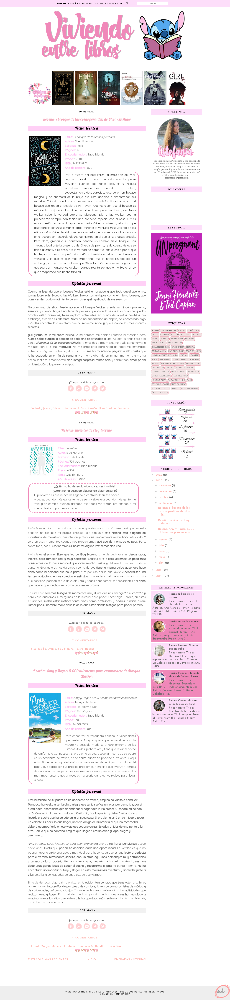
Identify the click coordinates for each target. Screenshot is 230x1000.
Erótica (190, 351)
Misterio (58, 408)
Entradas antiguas (130, 959)
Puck (83, 408)
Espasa (155, 339)
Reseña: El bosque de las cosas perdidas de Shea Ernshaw (87, 119)
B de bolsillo (38, 649)
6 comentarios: (85, 400)
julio (162, 545)
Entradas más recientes (48, 959)
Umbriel (175, 388)
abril (162, 563)
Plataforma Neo (72, 946)
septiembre (166, 503)
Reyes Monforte (160, 384)
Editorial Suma (176, 351)
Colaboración (168, 331)
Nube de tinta (159, 380)
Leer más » (87, 373)
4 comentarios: (85, 937)
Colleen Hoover (161, 347)
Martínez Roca (180, 376)
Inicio (61, 3)
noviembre (166, 491)
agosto (164, 539)
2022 (159, 475)
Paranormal (72, 408)
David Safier (177, 347)
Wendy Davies (193, 364)
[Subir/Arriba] (222, 991)
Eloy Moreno (66, 649)
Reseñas (74, 3)
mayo (162, 557)
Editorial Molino (185, 368)
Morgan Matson (51, 946)
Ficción (175, 335)
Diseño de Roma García (115, 994)
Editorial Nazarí (160, 372)
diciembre (165, 485)
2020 (159, 480)
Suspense (123, 408)
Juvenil (47, 408)
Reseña (92, 408)
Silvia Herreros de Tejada (185, 359)
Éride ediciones (160, 393)
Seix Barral (165, 359)
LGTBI (198, 351)
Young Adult (159, 343)
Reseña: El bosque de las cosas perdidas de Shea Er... (174, 511)
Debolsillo (158, 368)
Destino (170, 368)
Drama (52, 649)
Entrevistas (109, 3)
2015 (159, 570)
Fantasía (36, 408)
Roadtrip (100, 946)
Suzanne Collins (161, 388)
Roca (154, 359)
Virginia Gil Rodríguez (172, 364)
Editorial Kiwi (159, 351)
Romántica (114, 946)
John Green (193, 372)
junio (162, 551)
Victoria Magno (189, 388)
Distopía (190, 347)
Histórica (186, 335)
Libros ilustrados (161, 376)
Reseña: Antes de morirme (184, 621)
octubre (164, 497)
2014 (159, 576)
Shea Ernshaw (107, 408)
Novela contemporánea (165, 355)
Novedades (90, 3)
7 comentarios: (85, 640)
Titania (155, 364)
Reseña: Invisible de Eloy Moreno (86, 430)
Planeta (165, 339)
